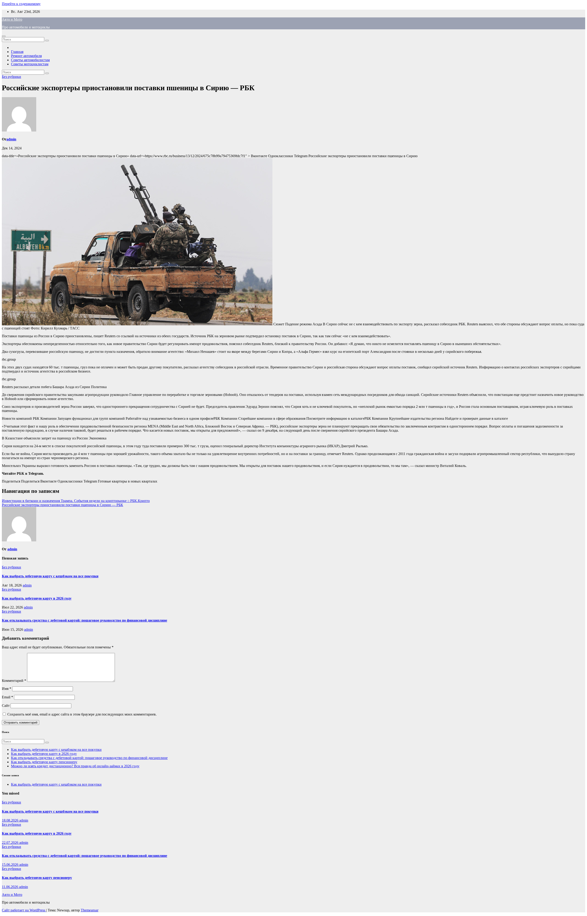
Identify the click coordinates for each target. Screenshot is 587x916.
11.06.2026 (10, 887)
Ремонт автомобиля (26, 56)
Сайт (6, 706)
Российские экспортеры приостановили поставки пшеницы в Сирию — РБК (62, 505)
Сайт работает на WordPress (24, 910)
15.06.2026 (10, 865)
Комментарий (14, 681)
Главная (17, 52)
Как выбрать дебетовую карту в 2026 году (37, 598)
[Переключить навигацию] (4, 36)
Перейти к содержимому (21, 4)
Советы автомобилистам (30, 60)
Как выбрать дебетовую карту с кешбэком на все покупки (50, 576)
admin (11, 139)
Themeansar (89, 910)
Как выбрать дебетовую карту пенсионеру (44, 762)
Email (7, 697)
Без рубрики (11, 77)
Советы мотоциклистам (29, 64)
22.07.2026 (10, 843)
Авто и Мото (12, 19)
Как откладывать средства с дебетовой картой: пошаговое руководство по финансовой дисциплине (84, 620)
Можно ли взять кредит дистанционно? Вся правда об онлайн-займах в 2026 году (75, 766)
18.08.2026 (10, 820)
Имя (6, 689)
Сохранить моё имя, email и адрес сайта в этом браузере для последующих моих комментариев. (82, 714)
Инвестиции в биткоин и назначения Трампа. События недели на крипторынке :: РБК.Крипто (76, 501)
